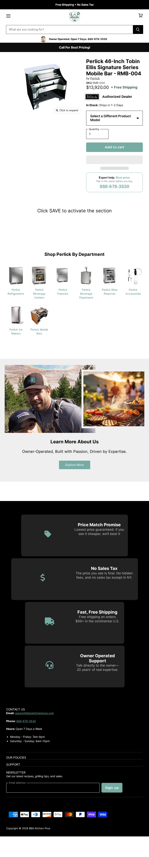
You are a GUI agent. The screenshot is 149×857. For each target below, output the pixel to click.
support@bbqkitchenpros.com (34, 713)
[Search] (138, 29)
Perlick (95, 78)
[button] (114, 159)
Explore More (74, 465)
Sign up (112, 788)
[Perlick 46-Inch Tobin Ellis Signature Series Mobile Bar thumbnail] (12, 125)
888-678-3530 (114, 186)
